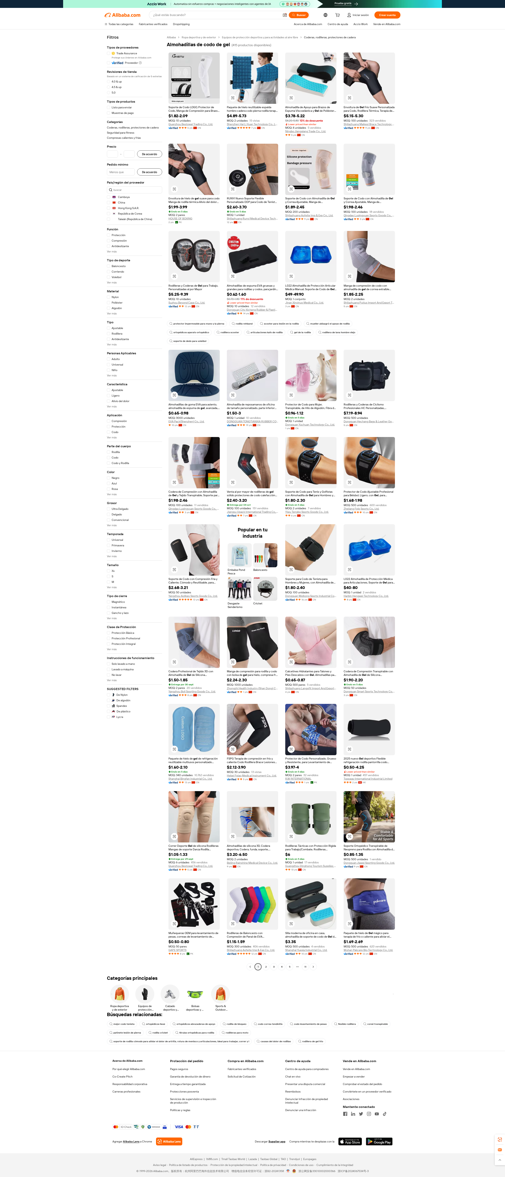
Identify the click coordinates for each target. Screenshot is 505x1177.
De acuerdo (149, 154)
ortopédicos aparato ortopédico (191, 332)
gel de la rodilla (302, 332)
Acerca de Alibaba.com (127, 1060)
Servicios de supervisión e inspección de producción (193, 1100)
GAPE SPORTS (177, 950)
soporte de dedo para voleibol (189, 341)
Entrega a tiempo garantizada (188, 1084)
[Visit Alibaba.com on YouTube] (376, 1113)
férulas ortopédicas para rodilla (196, 1032)
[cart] (338, 15)
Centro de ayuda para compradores (307, 1069)
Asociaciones (351, 1099)
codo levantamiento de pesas (310, 1024)
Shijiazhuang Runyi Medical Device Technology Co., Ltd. (252, 218)
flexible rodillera (347, 1024)
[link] (500, 1139)
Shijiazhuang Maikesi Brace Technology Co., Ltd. (369, 124)
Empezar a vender (354, 1076)
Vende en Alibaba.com (356, 1069)
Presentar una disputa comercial (305, 1084)
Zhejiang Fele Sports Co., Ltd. (361, 508)
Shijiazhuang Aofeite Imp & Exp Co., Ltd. (309, 215)
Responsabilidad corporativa (129, 1084)
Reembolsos (293, 1091)
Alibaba (171, 37)
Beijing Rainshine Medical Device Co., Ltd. (252, 862)
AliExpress (196, 1159)
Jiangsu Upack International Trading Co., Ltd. (252, 511)
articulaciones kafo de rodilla (267, 332)
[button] (284, 15)
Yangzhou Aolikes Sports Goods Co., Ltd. (193, 595)
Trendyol (294, 1159)
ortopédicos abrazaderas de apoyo (196, 1024)
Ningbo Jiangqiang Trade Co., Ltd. (305, 131)
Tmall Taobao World (233, 1159)
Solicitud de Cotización (242, 1076)
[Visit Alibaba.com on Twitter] (361, 1113)
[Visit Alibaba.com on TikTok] (384, 1113)
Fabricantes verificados (242, 1069)
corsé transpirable (377, 1024)
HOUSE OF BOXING (180, 218)
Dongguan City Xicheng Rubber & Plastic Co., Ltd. (252, 309)
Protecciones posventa (184, 1091)
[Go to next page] (313, 966)
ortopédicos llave (155, 1024)
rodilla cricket (160, 1032)
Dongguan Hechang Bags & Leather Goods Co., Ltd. (369, 421)
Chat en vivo (292, 1076)
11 (305, 966)
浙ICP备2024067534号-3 (353, 1171)
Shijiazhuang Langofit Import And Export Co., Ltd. (311, 688)
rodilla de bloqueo (236, 1024)
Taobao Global (268, 1159)
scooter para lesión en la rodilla (281, 323)
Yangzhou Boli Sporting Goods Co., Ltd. (192, 691)
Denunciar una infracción (300, 1110)
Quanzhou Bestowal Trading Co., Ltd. (190, 124)
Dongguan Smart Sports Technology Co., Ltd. (369, 691)
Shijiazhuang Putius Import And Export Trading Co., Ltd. (369, 302)
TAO (283, 1159)
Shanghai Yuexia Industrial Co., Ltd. (306, 950)
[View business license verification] (288, 1171)
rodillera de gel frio (312, 1041)
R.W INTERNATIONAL (298, 778)
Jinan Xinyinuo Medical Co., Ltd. (304, 302)
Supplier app (276, 1141)
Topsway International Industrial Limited (368, 778)
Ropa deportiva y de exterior (199, 37)
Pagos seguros (179, 1069)
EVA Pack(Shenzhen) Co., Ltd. (186, 421)
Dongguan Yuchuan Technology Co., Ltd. (310, 424)
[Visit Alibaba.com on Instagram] (369, 1113)
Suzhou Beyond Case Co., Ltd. (186, 302)
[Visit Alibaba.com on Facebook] (345, 1113)
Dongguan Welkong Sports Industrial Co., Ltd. (311, 595)
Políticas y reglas (180, 1110)
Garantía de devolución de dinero (190, 1076)
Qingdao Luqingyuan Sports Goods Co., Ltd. (369, 215)
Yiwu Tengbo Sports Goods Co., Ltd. (307, 511)
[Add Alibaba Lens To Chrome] (169, 1141)
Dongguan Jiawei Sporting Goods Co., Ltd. (369, 862)
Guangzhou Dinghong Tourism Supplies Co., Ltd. (311, 866)
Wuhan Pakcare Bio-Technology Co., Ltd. (368, 950)
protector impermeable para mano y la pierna (198, 323)
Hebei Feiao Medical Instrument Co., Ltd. (252, 775)
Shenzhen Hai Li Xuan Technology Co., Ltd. (252, 124)
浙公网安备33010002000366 (316, 1171)
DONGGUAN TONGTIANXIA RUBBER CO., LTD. (252, 421)
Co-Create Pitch (122, 1076)
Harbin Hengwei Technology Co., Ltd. (366, 595)
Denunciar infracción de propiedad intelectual (306, 1100)
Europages (309, 1159)
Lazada (252, 1159)
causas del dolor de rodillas (276, 1041)
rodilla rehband (244, 323)
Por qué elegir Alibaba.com (128, 1069)
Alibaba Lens (131, 1141)
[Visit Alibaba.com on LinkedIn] (353, 1113)
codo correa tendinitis (270, 1024)
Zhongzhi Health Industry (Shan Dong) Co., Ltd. (252, 688)
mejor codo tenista (124, 1024)
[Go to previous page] (250, 966)
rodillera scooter (230, 332)
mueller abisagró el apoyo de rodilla (330, 323)
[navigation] (134, 502)
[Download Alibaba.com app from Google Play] (379, 1141)
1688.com (212, 1159)
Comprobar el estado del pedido (362, 1084)
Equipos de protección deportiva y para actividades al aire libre (260, 37)
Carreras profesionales (126, 1091)
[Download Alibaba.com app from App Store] (350, 1141)
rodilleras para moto (237, 1032)
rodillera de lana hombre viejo (338, 332)
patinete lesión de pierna (127, 1032)
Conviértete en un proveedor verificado (367, 1091)
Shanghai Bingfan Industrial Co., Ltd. (190, 778)
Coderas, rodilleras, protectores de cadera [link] (330, 37)
